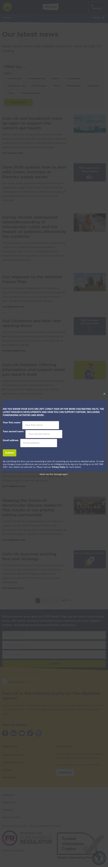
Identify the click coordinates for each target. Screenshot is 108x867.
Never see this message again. (54, 474)
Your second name (14, 431)
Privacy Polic (57, 467)
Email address (11, 440)
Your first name (12, 422)
